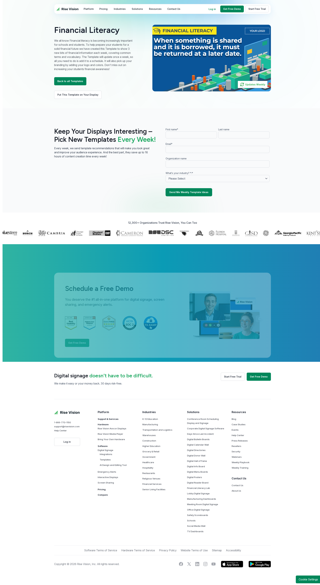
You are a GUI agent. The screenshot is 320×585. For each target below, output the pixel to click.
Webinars (237, 457)
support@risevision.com (67, 426)
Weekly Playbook (240, 462)
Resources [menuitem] (155, 8)
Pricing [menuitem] (103, 8)
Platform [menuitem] (89, 8)
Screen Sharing (106, 482)
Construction (149, 440)
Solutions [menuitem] (137, 8)
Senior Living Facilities (153, 489)
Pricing (102, 489)
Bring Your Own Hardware (111, 439)
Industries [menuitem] (120, 8)
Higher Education (151, 446)
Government (148, 457)
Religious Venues (151, 478)
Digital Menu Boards (197, 471)
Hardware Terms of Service (138, 550)
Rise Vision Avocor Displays (112, 428)
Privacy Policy (170, 562)
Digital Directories (196, 450)
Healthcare (148, 462)
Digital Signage (105, 450)
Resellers (236, 446)
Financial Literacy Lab (198, 488)
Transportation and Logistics (157, 429)
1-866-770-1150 (62, 422)
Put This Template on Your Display (77, 94)
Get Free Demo (232, 8)
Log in (212, 9)
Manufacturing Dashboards (201, 499)
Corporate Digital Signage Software (205, 428)
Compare (103, 494)
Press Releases (240, 440)
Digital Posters (194, 477)
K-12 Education (150, 419)
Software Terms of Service (100, 550)
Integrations (106, 454)
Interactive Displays (108, 477)
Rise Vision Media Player (110, 434)
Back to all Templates (70, 81)
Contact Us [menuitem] (173, 8)
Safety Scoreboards (197, 515)
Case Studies (239, 424)
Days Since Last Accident (200, 434)
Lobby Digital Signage (198, 493)
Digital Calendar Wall (198, 444)
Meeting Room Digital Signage (202, 504)
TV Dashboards (195, 531)
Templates (105, 459)
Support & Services (108, 419)
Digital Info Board (196, 466)
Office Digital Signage (198, 509)
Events (235, 429)
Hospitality (147, 467)
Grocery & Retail (150, 451)
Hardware (103, 424)
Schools (191, 520)
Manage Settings (244, 570)
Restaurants (148, 473)
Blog (234, 419)
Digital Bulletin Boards (198, 439)
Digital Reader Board (197, 482)
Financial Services (152, 484)
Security (236, 451)
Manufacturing (150, 424)
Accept (272, 570)
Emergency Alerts (107, 471)
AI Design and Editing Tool (113, 465)
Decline (299, 570)
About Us (236, 490)
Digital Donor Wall (196, 455)
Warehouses (149, 435)
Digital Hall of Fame (197, 461)
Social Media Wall (196, 526)
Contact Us (237, 485)
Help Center (60, 430)
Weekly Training (240, 467)
